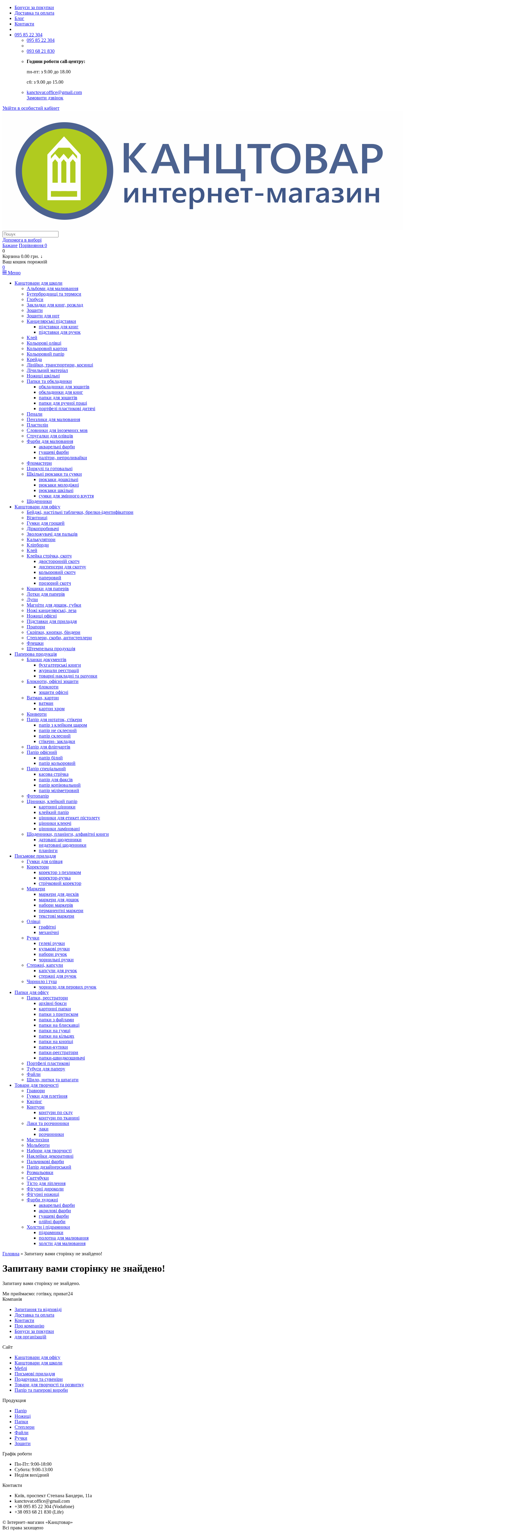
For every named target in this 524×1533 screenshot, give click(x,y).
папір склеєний (55, 735)
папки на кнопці (56, 1041)
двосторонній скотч (59, 561)
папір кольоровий (57, 763)
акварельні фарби (57, 446)
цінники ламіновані (59, 828)
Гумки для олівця (44, 861)
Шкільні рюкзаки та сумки (54, 474)
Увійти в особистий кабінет (30, 108)
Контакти (24, 23)
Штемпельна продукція (51, 648)
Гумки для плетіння (47, 1096)
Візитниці (37, 517)
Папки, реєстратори (47, 997)
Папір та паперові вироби (41, 1390)
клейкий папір (54, 812)
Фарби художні (42, 1199)
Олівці (33, 921)
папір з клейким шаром (63, 725)
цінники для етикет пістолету (69, 817)
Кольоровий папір (45, 353)
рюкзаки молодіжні (59, 484)
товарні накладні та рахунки (68, 675)
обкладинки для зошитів (64, 386)
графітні (47, 926)
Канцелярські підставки (51, 321)
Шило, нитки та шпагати (53, 1079)
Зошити (35, 310)
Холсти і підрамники (48, 1227)
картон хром (52, 708)
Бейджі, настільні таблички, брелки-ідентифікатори (80, 512)
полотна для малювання (64, 1237)
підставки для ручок (60, 332)
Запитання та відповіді (38, 1309)
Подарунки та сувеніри (39, 1379)
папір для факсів (56, 779)
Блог (19, 18)
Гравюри (36, 1090)
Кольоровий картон (47, 348)
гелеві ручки (52, 943)
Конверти (37, 714)
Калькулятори (41, 539)
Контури (36, 1107)
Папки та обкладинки (49, 381)
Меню (14, 272)
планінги (48, 850)
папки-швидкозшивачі (62, 1057)
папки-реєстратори (58, 1052)
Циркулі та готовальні (49, 468)
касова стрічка (54, 774)
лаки (44, 1128)
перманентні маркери (61, 910)
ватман (46, 703)
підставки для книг (59, 326)
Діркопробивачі (43, 528)
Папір (21, 1410)
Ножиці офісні (42, 615)
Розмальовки (40, 1172)
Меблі (21, 1368)
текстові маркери (56, 916)
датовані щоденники (60, 839)
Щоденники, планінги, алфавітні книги (68, 834)
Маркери (36, 888)
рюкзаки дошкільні (58, 479)
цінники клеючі (55, 823)
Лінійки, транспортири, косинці (60, 364)
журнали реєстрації (59, 670)
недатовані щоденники (62, 845)
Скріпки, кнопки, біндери (53, 632)
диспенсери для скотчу (62, 566)
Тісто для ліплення (46, 1183)
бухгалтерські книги (60, 665)
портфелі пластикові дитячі (67, 408)
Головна (10, 1253)
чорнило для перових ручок (67, 986)
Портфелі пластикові (48, 1063)
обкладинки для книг (61, 392)
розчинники (51, 1134)
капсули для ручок (58, 970)
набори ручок (53, 954)
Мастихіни (38, 1139)
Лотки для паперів (46, 594)
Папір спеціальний (46, 768)
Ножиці (23, 1416)
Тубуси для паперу (46, 1068)
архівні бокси (53, 1003)
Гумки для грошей (46, 523)
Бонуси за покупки (34, 7)
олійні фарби (52, 1221)
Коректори (38, 866)
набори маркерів (56, 905)
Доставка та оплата (34, 12)
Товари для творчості (37, 1085)
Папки (21, 1421)
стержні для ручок (57, 976)
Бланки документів (46, 659)
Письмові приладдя (35, 1373)
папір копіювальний (60, 785)
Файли (34, 1074)
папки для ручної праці (63, 403)
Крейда (34, 359)
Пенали (34, 414)
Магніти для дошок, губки (54, 605)
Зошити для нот (43, 315)
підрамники (51, 1232)
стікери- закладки (57, 741)
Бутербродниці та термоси (54, 293)
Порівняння (33, 245)
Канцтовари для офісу (37, 506)
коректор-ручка (55, 877)
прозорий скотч (55, 583)
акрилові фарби (55, 1210)
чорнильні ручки (56, 959)
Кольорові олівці (44, 343)
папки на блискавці (59, 1025)
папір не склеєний (58, 730)
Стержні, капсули (45, 965)
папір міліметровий (59, 790)
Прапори (36, 626)
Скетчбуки (38, 1177)
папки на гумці (54, 1030)
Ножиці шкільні (43, 375)
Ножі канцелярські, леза (51, 610)
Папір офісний (42, 752)
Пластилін (37, 424)
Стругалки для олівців (50, 435)
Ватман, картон (43, 697)
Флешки (35, 643)
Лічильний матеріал (47, 370)
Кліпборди (38, 544)
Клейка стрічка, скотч (49, 555)
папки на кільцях (56, 1036)
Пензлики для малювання (53, 419)
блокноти (49, 686)
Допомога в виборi (22, 240)
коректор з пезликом (60, 872)
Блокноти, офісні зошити (53, 681)
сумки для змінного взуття (66, 495)
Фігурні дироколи (45, 1188)
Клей (32, 337)
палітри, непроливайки (63, 457)
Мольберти (38, 1145)
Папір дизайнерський (49, 1167)
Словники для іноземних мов (57, 430)
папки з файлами (56, 1019)
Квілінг (34, 1101)
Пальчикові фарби (45, 1161)
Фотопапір (38, 795)
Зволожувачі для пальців (52, 534)
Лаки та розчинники (48, 1123)
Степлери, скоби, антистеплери (59, 637)
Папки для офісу (32, 992)
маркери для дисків (59, 894)
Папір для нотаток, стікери (54, 719)
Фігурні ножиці (43, 1194)
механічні (49, 932)
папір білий (51, 757)
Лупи (32, 599)
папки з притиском (58, 1014)
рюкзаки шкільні (56, 490)
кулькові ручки (54, 948)
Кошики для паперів (48, 588)
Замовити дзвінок (45, 97)
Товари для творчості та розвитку (49, 1384)
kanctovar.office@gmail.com (54, 92)
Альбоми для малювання (52, 288)
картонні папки (55, 1008)
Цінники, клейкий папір (52, 801)
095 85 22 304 (28, 34)
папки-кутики (53, 1046)
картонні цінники (57, 806)
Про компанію (29, 1325)
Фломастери (39, 463)
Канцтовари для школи (38, 283)
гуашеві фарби (54, 452)
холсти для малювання (62, 1243)
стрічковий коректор (60, 883)
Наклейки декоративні (50, 1156)
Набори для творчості (49, 1150)
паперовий (50, 577)
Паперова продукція (36, 654)
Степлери (25, 1427)
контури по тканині (59, 1117)
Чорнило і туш (42, 981)
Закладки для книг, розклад (55, 304)
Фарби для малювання (50, 441)
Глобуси (35, 299)
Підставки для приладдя (52, 621)
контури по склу (56, 1112)
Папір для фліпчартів (48, 746)
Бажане (10, 245)
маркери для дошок (59, 899)
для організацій (30, 1336)
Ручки (33, 937)
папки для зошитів (58, 397)
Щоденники (39, 501)
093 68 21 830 (41, 51)
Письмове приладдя (35, 856)
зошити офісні (53, 692)
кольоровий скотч (57, 572)
